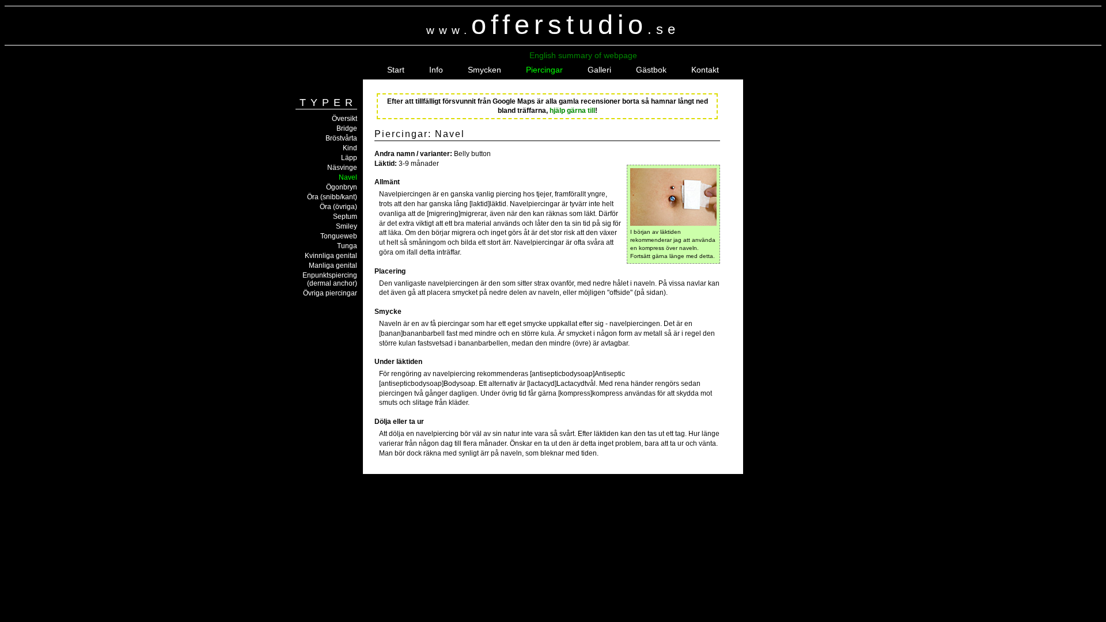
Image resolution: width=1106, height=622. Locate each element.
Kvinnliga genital (331, 256)
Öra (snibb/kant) (332, 197)
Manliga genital (333, 265)
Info (436, 69)
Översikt (344, 119)
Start (395, 69)
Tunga (347, 246)
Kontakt (705, 69)
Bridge (346, 128)
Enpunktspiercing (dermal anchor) (329, 279)
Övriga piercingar (330, 293)
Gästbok (651, 69)
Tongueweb (338, 236)
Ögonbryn (341, 187)
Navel (348, 177)
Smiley (346, 226)
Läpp (349, 158)
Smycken (484, 69)
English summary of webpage (583, 55)
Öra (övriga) (338, 207)
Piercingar (544, 69)
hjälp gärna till (572, 111)
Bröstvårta (341, 138)
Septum (345, 217)
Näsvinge (342, 168)
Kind (350, 148)
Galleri (599, 69)
